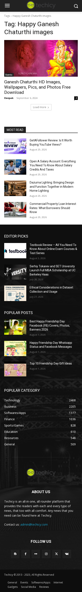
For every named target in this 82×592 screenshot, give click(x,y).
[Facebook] (25, 554)
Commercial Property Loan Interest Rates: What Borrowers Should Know (53, 208)
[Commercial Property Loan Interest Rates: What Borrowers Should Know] (15, 209)
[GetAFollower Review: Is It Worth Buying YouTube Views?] (15, 146)
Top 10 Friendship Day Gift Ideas (51, 363)
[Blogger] (15, 554)
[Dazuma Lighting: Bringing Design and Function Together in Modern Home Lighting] (15, 188)
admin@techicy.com (34, 524)
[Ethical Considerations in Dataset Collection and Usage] (15, 293)
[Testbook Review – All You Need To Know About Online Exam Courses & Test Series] (15, 251)
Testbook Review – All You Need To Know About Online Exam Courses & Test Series (53, 249)
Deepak (8, 98)
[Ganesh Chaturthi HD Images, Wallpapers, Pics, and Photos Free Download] (41, 58)
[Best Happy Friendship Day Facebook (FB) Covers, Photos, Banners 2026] (15, 327)
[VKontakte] (67, 554)
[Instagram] (46, 554)
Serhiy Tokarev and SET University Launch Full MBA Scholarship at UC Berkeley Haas (52, 270)
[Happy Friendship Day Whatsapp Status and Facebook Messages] (15, 348)
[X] (56, 554)
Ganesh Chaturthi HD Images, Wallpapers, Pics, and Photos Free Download (37, 87)
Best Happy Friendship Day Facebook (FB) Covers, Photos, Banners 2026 (50, 325)
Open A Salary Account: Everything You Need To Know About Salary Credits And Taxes (53, 165)
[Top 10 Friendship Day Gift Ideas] (15, 369)
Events (8, 74)
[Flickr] (36, 554)
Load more (39, 107)
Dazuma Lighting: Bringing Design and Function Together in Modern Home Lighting (52, 186)
